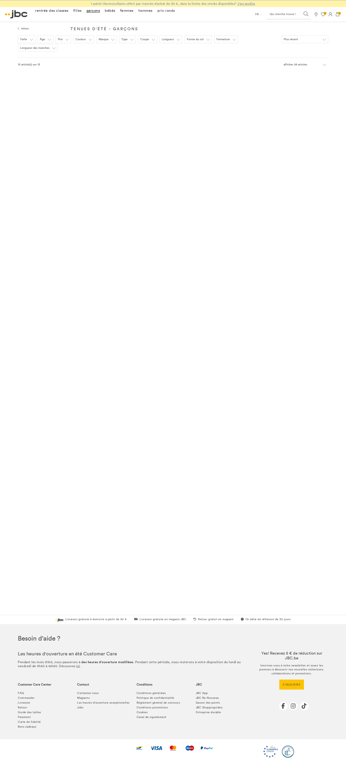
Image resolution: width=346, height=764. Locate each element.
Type (124, 39)
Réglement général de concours (158, 702)
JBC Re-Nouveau (207, 698)
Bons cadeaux (27, 726)
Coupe (144, 39)
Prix (60, 39)
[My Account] (330, 14)
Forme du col (195, 39)
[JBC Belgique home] (16, 14)
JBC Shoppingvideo (209, 707)
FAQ (21, 693)
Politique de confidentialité (155, 698)
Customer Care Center (34, 684)
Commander (26, 698)
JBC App (202, 693)
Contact (83, 684)
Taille (23, 39)
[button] (51, 10)
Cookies (142, 712)
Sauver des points (208, 702)
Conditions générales (151, 693)
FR (257, 14)
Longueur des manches (34, 48)
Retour (22, 707)
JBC (199, 684)
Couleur (80, 39)
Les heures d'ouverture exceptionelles (103, 702)
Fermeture (223, 39)
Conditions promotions (152, 707)
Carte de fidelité (29, 722)
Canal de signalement (151, 717)
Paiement (24, 717)
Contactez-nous (88, 693)
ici (78, 666)
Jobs (80, 707)
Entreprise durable (208, 712)
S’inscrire (292, 684)
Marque (104, 39)
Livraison (24, 702)
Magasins (83, 698)
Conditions (144, 684)
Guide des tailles (29, 712)
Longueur (168, 39)
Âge (42, 39)
